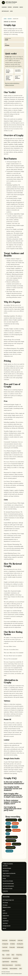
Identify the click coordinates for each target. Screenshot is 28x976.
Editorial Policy (14, 961)
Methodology (5, 11)
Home (5, 18)
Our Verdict (5, 865)
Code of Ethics (18, 965)
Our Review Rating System (8, 886)
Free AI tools (4, 947)
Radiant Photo (15, 823)
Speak (20, 820)
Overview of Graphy (7, 868)
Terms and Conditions (6, 958)
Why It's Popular (6, 876)
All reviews (8, 844)
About (13, 954)
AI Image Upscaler (16, 830)
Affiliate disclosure (9, 85)
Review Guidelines (13, 968)
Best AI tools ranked (16, 844)
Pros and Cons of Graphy (8, 881)
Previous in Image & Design (11, 837)
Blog (3, 954)
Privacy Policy (19, 954)
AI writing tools (12, 940)
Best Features (6, 870)
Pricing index (12, 947)
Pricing (4, 878)
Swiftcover (8, 823)
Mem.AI (7, 833)
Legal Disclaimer (5, 961)
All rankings (5, 902)
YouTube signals (20, 947)
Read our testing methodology (12, 83)
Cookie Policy (5, 968)
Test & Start (8, 830)
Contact (7, 954)
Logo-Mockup (14, 826)
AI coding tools (20, 943)
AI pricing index (9, 851)
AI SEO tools (20, 940)
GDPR (20, 968)
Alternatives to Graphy (7, 888)
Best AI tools (4, 940)
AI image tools (5, 943)
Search (21, 7)
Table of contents (8, 863)
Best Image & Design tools (11, 820)
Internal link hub (5, 950)
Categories (15, 7)
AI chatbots (12, 943)
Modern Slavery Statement (7, 965)
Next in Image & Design (11, 840)
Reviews (10, 7)
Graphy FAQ (5, 891)
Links (11, 11)
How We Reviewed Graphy (8, 883)
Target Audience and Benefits (9, 873)
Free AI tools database (10, 847)
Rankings (4, 7)
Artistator (8, 826)
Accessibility (15, 958)
